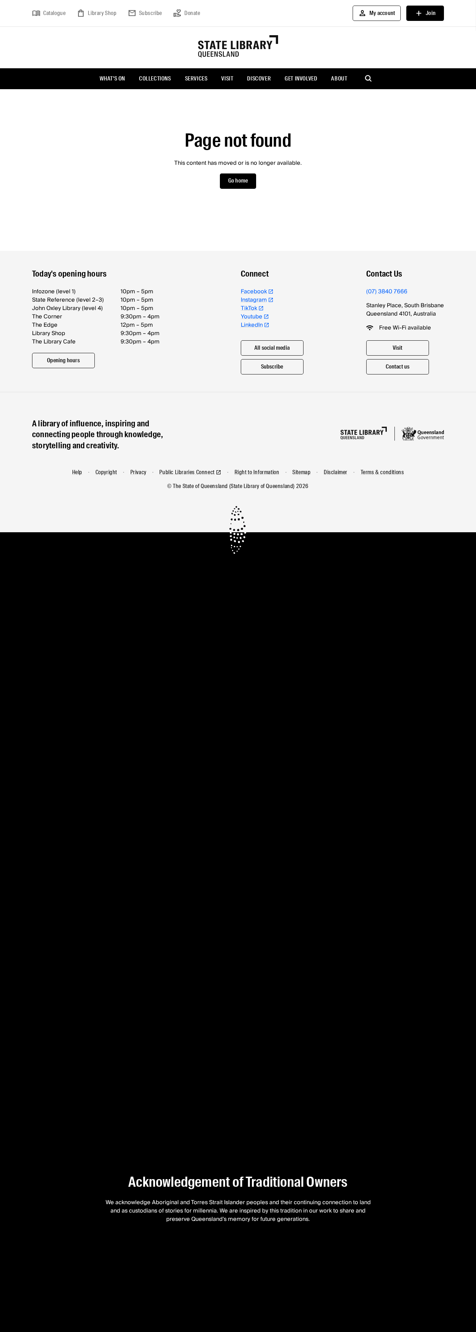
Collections (155, 78)
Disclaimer (335, 472)
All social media (272, 347)
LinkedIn (252, 325)
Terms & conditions (382, 472)
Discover (259, 78)
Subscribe (145, 13)
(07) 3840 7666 (386, 291)
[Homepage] (363, 433)
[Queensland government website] (422, 434)
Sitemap (301, 472)
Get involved (301, 78)
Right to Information (257, 472)
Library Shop (96, 13)
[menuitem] (112, 78)
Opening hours (63, 360)
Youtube (251, 316)
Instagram (254, 300)
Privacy (138, 472)
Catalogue (49, 13)
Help (77, 472)
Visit (227, 78)
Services (196, 78)
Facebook (254, 291)
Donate (186, 13)
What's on (112, 78)
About (339, 78)
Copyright (106, 472)
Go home (238, 180)
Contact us (398, 366)
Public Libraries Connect (186, 472)
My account (376, 13)
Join (425, 13)
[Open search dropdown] (368, 78)
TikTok (249, 308)
